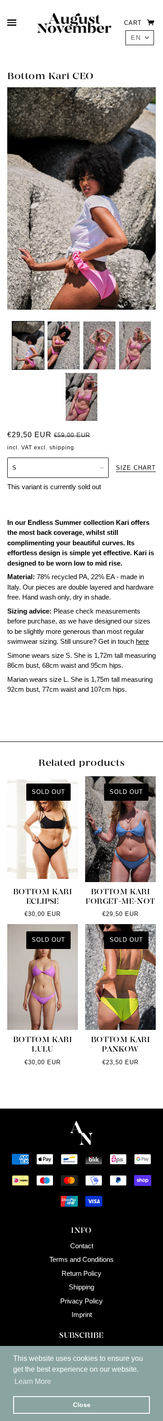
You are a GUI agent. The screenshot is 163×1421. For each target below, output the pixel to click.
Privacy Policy (81, 1301)
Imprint (82, 1314)
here (142, 641)
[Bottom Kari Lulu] (42, 977)
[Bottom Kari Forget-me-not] (120, 829)
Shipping (81, 1287)
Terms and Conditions (81, 1259)
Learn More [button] (32, 1381)
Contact (81, 1246)
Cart (134, 22)
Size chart (136, 468)
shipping (61, 447)
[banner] (74, 22)
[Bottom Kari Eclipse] (42, 829)
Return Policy (81, 1273)
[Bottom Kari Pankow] (120, 977)
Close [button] (82, 1404)
